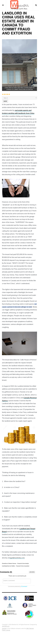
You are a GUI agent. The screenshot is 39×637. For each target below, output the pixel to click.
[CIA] (29, 605)
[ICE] (9, 598)
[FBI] (29, 598)
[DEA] (29, 614)
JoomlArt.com (5, 626)
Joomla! (4, 628)
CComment (24, 586)
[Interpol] (9, 605)
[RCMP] (9, 612)
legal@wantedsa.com (17, 558)
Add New (32, 572)
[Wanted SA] (19, 5)
